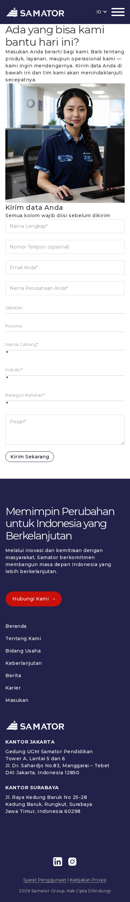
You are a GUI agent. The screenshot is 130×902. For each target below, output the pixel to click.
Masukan (17, 700)
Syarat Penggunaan (45, 879)
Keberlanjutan (23, 663)
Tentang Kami (23, 638)
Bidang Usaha (23, 651)
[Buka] (118, 12)
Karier (13, 688)
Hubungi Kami (30, 599)
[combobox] (65, 308)
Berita (13, 675)
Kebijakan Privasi (88, 879)
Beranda (16, 626)
